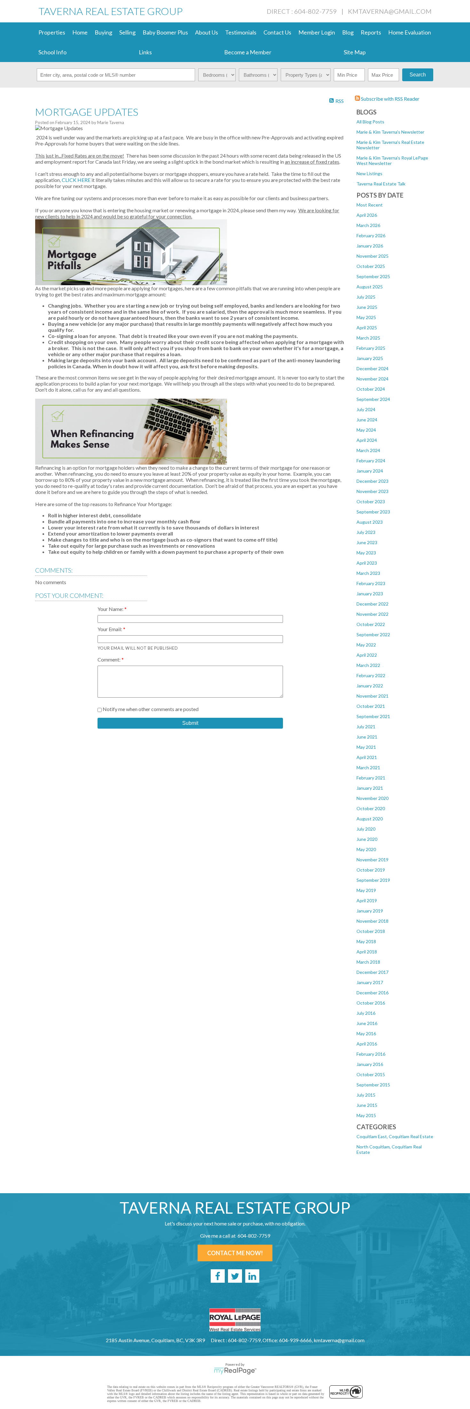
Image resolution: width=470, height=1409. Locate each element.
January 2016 (369, 1064)
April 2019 (366, 900)
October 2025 (370, 266)
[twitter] (235, 1276)
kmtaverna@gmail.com (390, 11)
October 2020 (370, 808)
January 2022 (369, 685)
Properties (51, 32)
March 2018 (368, 962)
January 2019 (369, 910)
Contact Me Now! (235, 1252)
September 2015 (373, 1084)
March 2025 (368, 338)
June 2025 (366, 307)
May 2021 (366, 747)
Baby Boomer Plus (165, 32)
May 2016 (366, 1033)
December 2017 (372, 972)
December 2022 (372, 604)
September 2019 (373, 880)
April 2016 (366, 1043)
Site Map (355, 52)
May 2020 (366, 849)
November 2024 (372, 378)
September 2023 (373, 511)
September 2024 (373, 399)
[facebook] (218, 1276)
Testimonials (240, 32)
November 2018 (372, 921)
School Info (52, 52)
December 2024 (372, 368)
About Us (206, 32)
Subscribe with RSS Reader (389, 99)
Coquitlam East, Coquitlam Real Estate (394, 1136)
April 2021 (366, 757)
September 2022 (373, 634)
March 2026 (368, 225)
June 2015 (366, 1105)
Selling (127, 32)
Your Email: (110, 629)
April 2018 (366, 951)
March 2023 (368, 573)
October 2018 (370, 931)
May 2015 (366, 1115)
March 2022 (368, 665)
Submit (190, 723)
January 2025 (369, 358)
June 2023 (366, 542)
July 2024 (365, 409)
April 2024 (366, 440)
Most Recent (369, 204)
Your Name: (111, 609)
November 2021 (372, 696)
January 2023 (369, 593)
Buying (103, 32)
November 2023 (372, 491)
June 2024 (366, 419)
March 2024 (368, 450)
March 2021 (368, 767)
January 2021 (369, 788)
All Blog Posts (370, 121)
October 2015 (370, 1074)
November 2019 (372, 859)
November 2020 (372, 798)
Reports (371, 32)
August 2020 (369, 818)
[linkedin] (252, 1276)
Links (145, 52)
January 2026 (369, 245)
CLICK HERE (76, 180)
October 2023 (370, 501)
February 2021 (370, 777)
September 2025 (373, 276)
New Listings (369, 173)
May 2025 (366, 317)
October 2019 (370, 870)
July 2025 (365, 297)
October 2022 (370, 624)
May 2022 (366, 644)
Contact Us (277, 32)
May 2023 (366, 552)
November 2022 (372, 614)
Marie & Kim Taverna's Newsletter (390, 132)
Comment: (109, 659)
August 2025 (369, 286)
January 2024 (369, 471)
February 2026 (370, 235)
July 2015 (365, 1095)
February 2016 (370, 1054)
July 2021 (365, 726)
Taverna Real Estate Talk (380, 183)
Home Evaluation (409, 32)
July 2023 (365, 532)
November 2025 (372, 256)
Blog (348, 32)
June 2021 (366, 737)
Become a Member (247, 52)
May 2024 (366, 430)
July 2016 (365, 1013)
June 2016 (366, 1023)
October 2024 (370, 389)
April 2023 (366, 563)
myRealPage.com (235, 1370)
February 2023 (370, 583)
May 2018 (366, 941)
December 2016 (372, 992)
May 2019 (366, 890)
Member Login (316, 32)
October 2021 (370, 706)
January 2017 (369, 982)
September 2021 (373, 716)
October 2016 (370, 1003)
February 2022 (370, 675)
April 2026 (366, 215)
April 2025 (366, 327)
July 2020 (365, 829)
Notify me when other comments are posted (150, 709)
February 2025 (370, 348)
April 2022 (366, 655)
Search (418, 74)
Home (80, 32)
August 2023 (369, 522)
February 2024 (370, 460)
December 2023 (372, 481)
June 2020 (366, 839)
